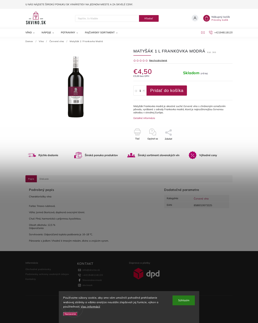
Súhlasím (183, 300)
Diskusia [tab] (44, 178)
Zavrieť (220, 145)
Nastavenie (70, 314)
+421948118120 (92, 275)
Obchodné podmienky (38, 269)
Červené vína (201, 198)
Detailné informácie (144, 118)
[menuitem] (31, 32)
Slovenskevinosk (92, 280)
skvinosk (87, 285)
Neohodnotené (158, 60)
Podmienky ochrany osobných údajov (47, 274)
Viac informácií (90, 306)
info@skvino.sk (91, 269)
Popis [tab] (31, 178)
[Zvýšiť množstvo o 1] (143, 90)
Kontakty (30, 279)
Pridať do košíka (166, 90)
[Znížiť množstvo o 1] (136, 90)
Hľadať (148, 18)
